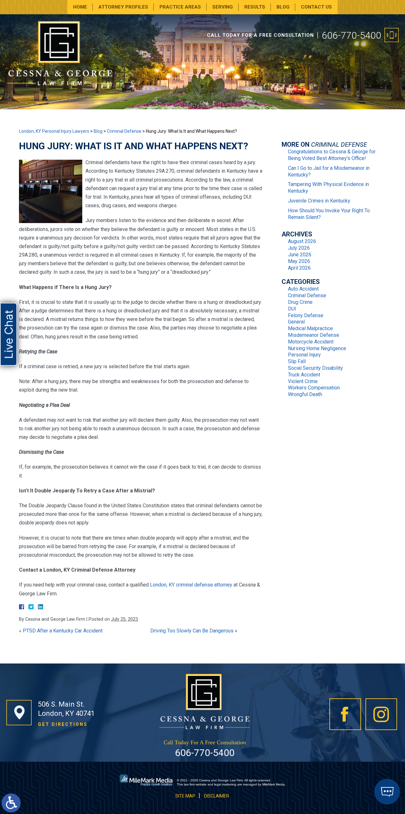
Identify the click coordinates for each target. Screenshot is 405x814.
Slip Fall (297, 361)
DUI (292, 309)
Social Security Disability (315, 368)
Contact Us (316, 7)
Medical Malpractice (310, 328)
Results (254, 7)
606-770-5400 (351, 35)
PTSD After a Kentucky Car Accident (63, 631)
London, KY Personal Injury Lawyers (54, 131)
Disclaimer (216, 795)
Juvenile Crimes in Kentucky (319, 201)
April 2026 (299, 268)
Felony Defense (305, 315)
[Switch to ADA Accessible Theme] (11, 802)
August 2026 (302, 241)
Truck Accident (304, 375)
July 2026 (299, 248)
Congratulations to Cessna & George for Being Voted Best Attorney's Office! (332, 155)
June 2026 (299, 255)
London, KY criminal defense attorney (191, 585)
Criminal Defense (124, 131)
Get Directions (63, 724)
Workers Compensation (314, 388)
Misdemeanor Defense (313, 335)
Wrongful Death (305, 394)
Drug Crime (300, 302)
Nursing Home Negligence (317, 348)
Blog (283, 7)
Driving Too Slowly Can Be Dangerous (192, 631)
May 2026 (299, 261)
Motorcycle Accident (310, 342)
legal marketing (225, 784)
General (296, 322)
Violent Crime (303, 381)
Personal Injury (304, 355)
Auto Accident (303, 289)
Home (80, 7)
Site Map (185, 795)
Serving (222, 7)
